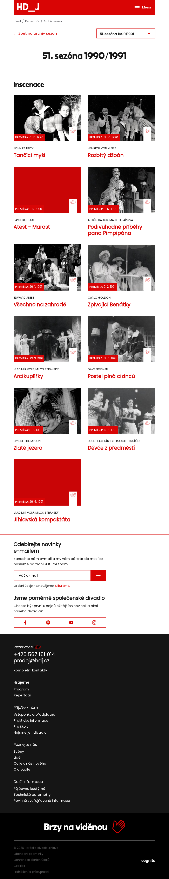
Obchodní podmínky (28, 854)
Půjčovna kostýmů (29, 788)
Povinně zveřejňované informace (42, 800)
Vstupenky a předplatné (34, 714)
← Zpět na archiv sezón (35, 33)
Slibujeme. (62, 586)
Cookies (19, 866)
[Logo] (28, 7)
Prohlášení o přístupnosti (31, 872)
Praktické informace (31, 720)
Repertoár (32, 21)
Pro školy (21, 726)
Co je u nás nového (30, 763)
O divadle (22, 769)
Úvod (17, 21)
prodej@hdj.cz (31, 660)
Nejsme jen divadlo (30, 732)
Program (21, 689)
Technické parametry (32, 794)
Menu (146, 7)
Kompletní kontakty (30, 670)
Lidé (17, 757)
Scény (19, 751)
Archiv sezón (53, 21)
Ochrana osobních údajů (31, 860)
